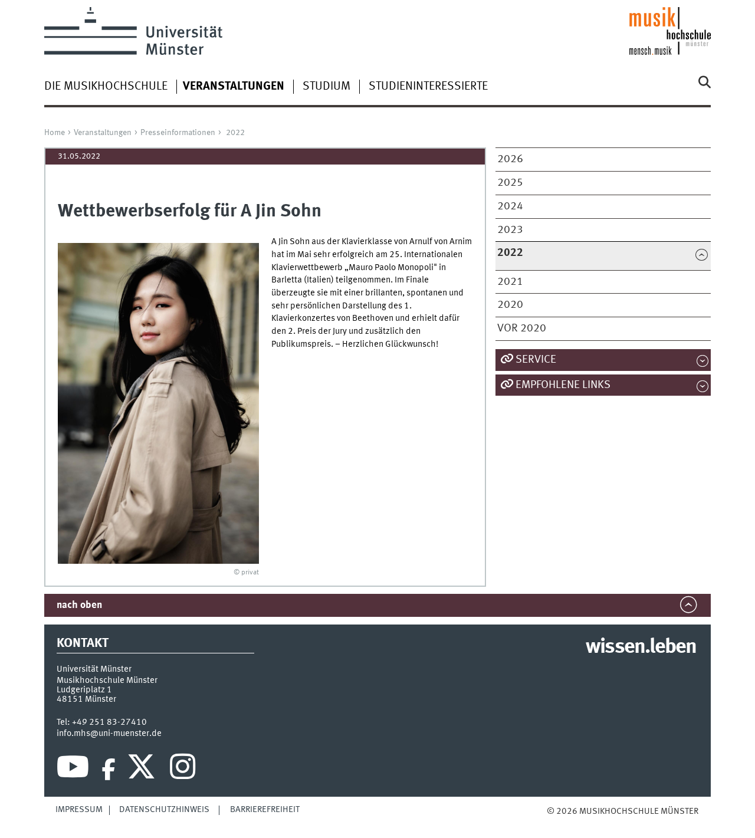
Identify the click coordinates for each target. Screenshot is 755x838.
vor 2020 (521, 328)
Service (536, 359)
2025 (510, 183)
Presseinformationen (177, 133)
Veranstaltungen (103, 133)
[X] (143, 769)
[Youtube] (73, 769)
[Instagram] (182, 769)
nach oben (79, 605)
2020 (510, 305)
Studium (326, 87)
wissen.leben (641, 647)
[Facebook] (108, 769)
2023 (510, 230)
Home (54, 133)
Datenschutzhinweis (164, 809)
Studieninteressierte (428, 87)
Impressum (79, 809)
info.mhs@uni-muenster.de (109, 733)
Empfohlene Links (563, 385)
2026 (510, 159)
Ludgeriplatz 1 (84, 690)
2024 (510, 206)
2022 (235, 133)
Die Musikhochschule (106, 87)
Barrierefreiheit (265, 809)
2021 (510, 282)
